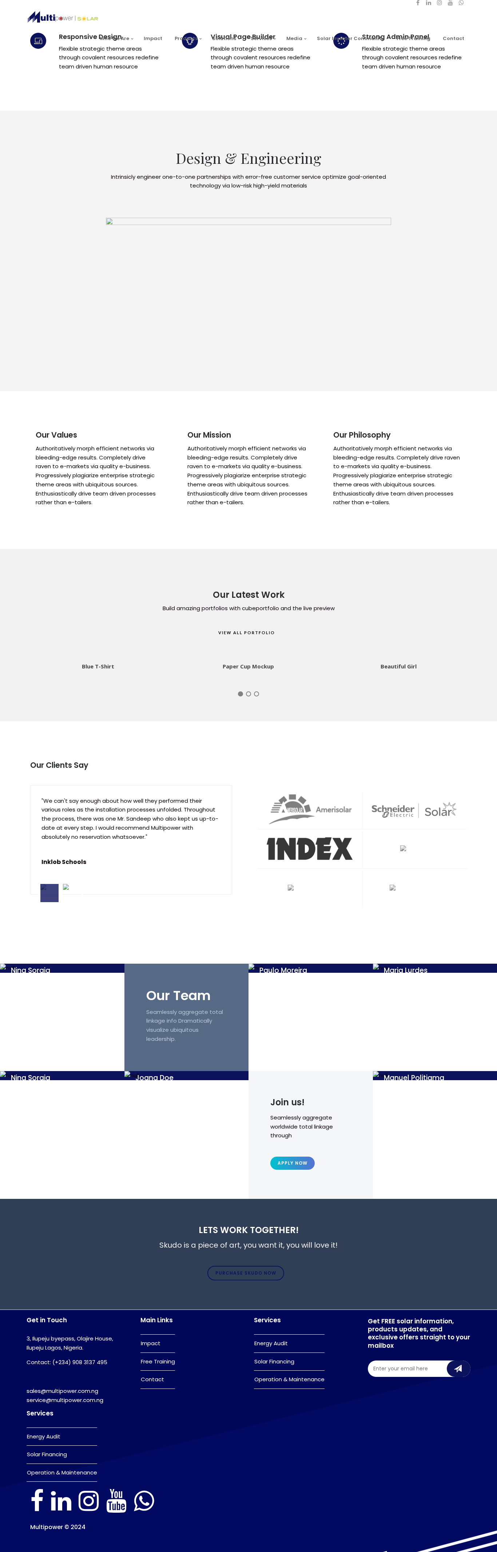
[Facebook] (37, 1511)
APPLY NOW (292, 1163)
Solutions (224, 38)
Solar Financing (47, 1454)
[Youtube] (116, 1511)
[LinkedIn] (61, 1511)
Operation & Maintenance (62, 1472)
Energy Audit (43, 1436)
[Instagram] (89, 1511)
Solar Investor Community (350, 38)
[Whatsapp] (144, 1511)
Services (261, 38)
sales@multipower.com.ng (62, 1391)
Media (294, 38)
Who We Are (114, 38)
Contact (453, 38)
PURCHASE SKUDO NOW (245, 1273)
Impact (153, 38)
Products (186, 38)
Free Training (413, 38)
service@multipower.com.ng (65, 1400)
